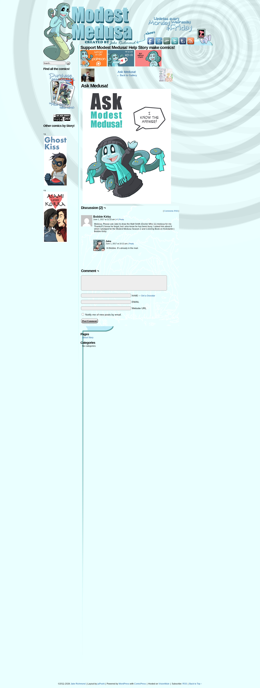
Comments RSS (171, 211)
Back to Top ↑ (195, 684)
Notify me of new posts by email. (103, 314)
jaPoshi (101, 684)
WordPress (124, 684)
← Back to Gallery (127, 75)
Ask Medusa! (127, 72)
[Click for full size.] (127, 203)
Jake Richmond (78, 684)
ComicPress (140, 684)
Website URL (139, 308)
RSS (185, 684)
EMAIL (135, 301)
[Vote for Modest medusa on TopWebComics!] (62, 120)
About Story (87, 337)
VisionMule (164, 684)
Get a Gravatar (148, 295)
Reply (121, 219)
